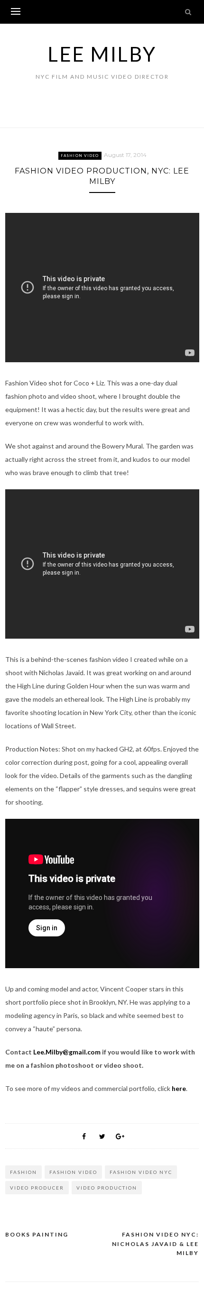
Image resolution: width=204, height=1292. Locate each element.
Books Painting (36, 1234)
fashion (23, 1172)
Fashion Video (80, 155)
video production (106, 1188)
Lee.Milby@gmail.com (67, 1052)
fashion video (73, 1172)
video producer (37, 1188)
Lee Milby (102, 54)
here (179, 1088)
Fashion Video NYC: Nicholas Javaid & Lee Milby (155, 1243)
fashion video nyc (141, 1172)
